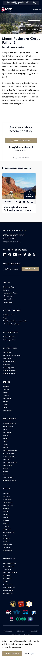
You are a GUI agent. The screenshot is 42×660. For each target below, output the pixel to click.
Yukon (5, 474)
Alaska (5, 471)
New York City (8, 505)
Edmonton (6, 538)
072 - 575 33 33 (21, 150)
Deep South (7, 459)
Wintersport (7, 578)
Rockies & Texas (8, 453)
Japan (5, 404)
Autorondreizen (8, 566)
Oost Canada (7, 477)
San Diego (6, 547)
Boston (5, 535)
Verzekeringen (8, 302)
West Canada (8, 426)
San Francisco (8, 502)
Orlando (6, 523)
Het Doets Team (8, 315)
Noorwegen (7, 398)
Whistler (6, 508)
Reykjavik (6, 517)
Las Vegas (6, 493)
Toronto (6, 526)
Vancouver (7, 496)
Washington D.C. (9, 532)
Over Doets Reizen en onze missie (14, 321)
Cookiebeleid (15, 635)
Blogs (5, 318)
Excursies (6, 365)
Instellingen (29, 653)
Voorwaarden (7, 299)
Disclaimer (20, 631)
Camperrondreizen (9, 563)
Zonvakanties (7, 584)
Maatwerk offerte (9, 362)
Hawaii (5, 468)
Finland (5, 401)
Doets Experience (9, 340)
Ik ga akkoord (12, 653)
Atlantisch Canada (9, 480)
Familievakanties (9, 587)
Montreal (6, 520)
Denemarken (7, 411)
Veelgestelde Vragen (10, 293)
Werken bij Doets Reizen (11, 324)
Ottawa (5, 541)
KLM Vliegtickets (8, 368)
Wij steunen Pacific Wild (11, 356)
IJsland (5, 393)
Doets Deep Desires (10, 572)
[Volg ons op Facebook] (9, 254)
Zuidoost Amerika (9, 456)
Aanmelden (30, 269)
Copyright (27, 635)
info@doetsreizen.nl (21, 147)
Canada (6, 389)
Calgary (6, 514)
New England (7, 465)
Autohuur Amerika (9, 371)
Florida (5, 447)
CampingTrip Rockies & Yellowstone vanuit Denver (17, 208)
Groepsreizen (7, 593)
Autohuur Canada (9, 374)
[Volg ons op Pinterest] (29, 254)
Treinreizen (7, 569)
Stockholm (6, 529)
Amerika (6, 386)
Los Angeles (7, 499)
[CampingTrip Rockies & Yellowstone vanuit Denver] (19, 186)
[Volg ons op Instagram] (20, 254)
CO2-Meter (7, 353)
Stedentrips (7, 575)
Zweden (6, 396)
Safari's (5, 581)
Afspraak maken (8, 296)
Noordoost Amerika (10, 462)
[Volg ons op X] (34, 254)
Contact (6, 290)
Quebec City (7, 544)
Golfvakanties (8, 590)
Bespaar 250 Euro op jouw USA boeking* (21, 3)
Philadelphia (7, 550)
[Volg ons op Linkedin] (5, 254)
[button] (21, 23)
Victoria (6, 511)
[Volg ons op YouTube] (15, 254)
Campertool (7, 359)
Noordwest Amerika (10, 450)
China (5, 408)
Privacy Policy (33, 631)
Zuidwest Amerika (9, 423)
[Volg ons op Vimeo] (24, 254)
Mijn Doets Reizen (9, 287)
